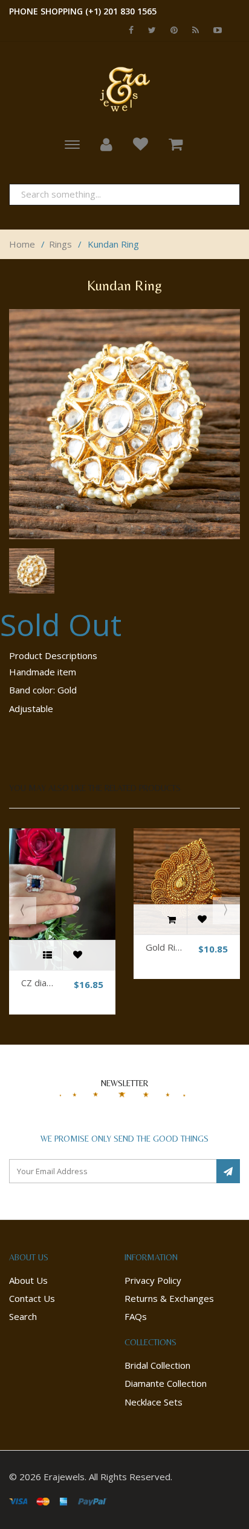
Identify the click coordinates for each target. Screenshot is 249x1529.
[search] (223, 194)
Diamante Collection (165, 1383)
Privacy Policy (152, 1280)
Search (23, 1316)
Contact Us (32, 1298)
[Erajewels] (124, 88)
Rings (60, 244)
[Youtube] (214, 30)
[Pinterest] (171, 30)
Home (22, 244)
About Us (28, 1280)
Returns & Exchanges (169, 1298)
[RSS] (192, 30)
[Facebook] (128, 30)
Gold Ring (166, 947)
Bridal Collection (157, 1365)
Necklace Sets (153, 1402)
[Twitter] (149, 30)
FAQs (135, 1316)
